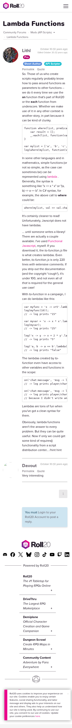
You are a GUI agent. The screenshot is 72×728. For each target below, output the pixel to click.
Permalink (28, 69)
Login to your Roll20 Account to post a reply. (41, 517)
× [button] (68, 694)
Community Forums (14, 32)
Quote (41, 69)
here (37, 716)
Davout (29, 465)
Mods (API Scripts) (41, 32)
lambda (52, 176)
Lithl (26, 50)
